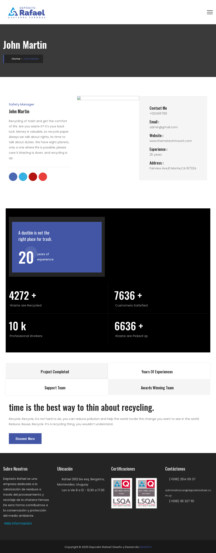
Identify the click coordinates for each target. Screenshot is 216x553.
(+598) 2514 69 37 (182, 479)
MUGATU (146, 547)
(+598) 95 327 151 (181, 501)
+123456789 (158, 113)
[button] (18, 523)
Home (15, 59)
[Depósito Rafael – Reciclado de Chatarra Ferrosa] (27, 12)
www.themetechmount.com (171, 141)
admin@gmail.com (164, 127)
